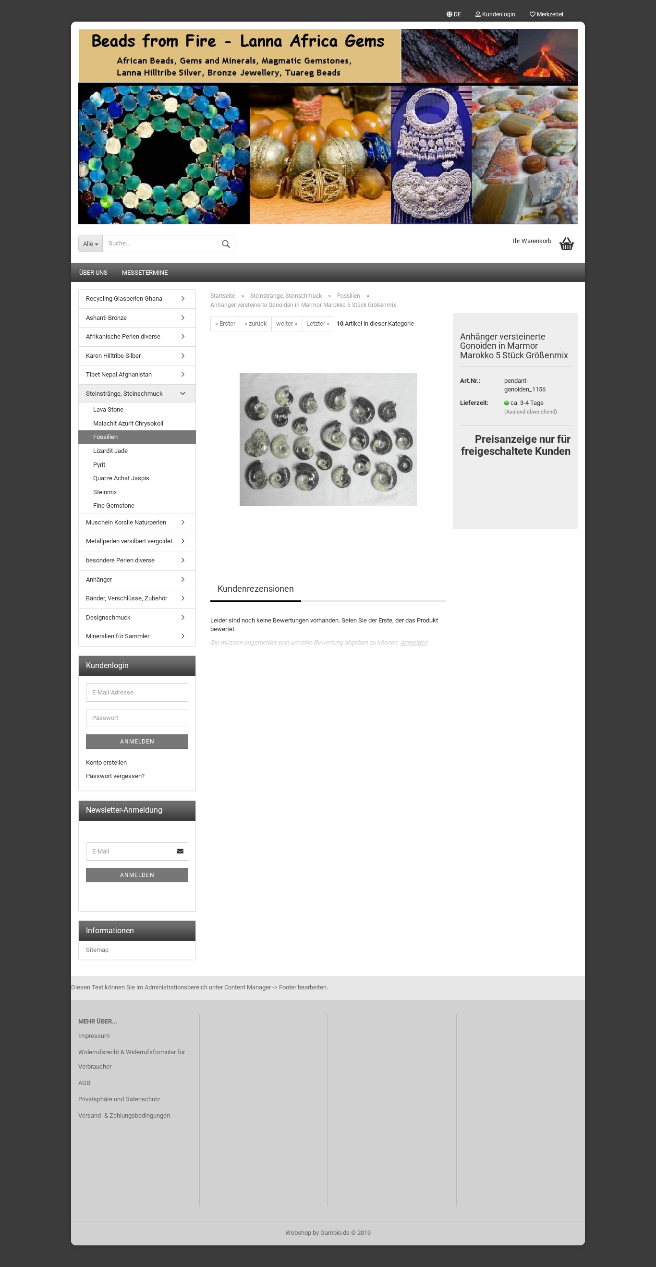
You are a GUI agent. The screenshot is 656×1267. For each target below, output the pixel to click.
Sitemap (97, 949)
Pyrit (99, 464)
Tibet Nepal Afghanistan (119, 374)
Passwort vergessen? (115, 776)
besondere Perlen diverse (120, 560)
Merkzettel (549, 14)
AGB (84, 1082)
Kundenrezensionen (256, 589)
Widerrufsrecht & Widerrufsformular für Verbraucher (131, 1059)
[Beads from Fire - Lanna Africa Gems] (328, 123)
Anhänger (99, 579)
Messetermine (145, 272)
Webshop (298, 1232)
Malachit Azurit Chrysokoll (128, 423)
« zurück (255, 323)
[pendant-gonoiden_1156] (328, 438)
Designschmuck (108, 617)
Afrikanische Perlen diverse (123, 336)
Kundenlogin (498, 14)
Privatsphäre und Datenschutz (119, 1099)
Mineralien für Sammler (117, 636)
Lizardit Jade (110, 450)
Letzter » (317, 323)
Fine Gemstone (113, 505)
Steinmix (105, 492)
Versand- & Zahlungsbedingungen (124, 1115)
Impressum (93, 1035)
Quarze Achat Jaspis (121, 478)
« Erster (225, 323)
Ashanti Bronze (106, 317)
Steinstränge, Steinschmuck (124, 393)
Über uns (93, 272)
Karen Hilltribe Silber (113, 355)
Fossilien (105, 436)
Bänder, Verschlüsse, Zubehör (126, 598)
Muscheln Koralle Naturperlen (126, 522)
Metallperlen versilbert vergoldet (129, 541)
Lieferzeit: (474, 402)
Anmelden (413, 642)
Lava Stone (108, 409)
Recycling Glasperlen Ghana (124, 298)
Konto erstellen (106, 762)
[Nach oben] (629, 1252)
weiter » (286, 323)
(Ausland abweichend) (530, 412)
